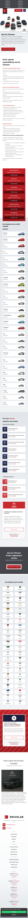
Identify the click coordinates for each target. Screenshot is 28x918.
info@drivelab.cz (10, 824)
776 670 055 (7, 2)
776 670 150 (20, 4)
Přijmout (14, 911)
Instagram (9, 828)
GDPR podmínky (11, 916)
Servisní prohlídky (14, 859)
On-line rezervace (8, 49)
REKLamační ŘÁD (21, 916)
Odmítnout (14, 914)
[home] (7, 10)
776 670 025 (7, 7)
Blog (14, 841)
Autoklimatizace (14, 846)
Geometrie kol (13, 851)
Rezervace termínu (14, 566)
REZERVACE (13, 836)
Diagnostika (14, 867)
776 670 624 (7, 4)
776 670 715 (20, 7)
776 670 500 (20, 2)
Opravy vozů (14, 864)
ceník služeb (14, 834)
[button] (24, 10)
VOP (16, 916)
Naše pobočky (13, 854)
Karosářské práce (14, 862)
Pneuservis (14, 849)
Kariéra (14, 839)
